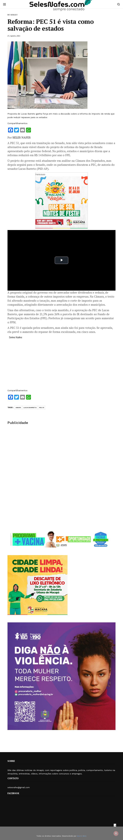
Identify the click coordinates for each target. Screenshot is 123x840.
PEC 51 (41, 407)
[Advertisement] (62, 365)
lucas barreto (30, 407)
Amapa (18, 407)
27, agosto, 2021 (14, 36)
